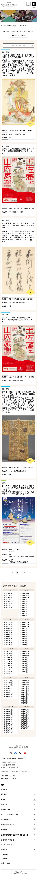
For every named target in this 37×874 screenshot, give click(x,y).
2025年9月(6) (24, 599)
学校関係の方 (5, 820)
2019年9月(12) (24, 687)
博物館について (6, 809)
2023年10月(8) (24, 626)
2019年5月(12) (24, 695)
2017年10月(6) (24, 714)
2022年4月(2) (8, 668)
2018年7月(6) (8, 720)
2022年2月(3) (8, 672)
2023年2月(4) (24, 643)
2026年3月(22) (8, 603)
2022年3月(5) (8, 670)
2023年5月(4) (24, 637)
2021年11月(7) (24, 654)
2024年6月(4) (8, 635)
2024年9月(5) (8, 628)
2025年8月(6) (24, 601)
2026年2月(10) (8, 605)
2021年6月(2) (24, 664)
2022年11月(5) (8, 654)
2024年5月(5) (8, 637)
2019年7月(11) (24, 691)
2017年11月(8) (24, 712)
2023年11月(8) (24, 624)
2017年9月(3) (24, 716)
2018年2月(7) (8, 730)
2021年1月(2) (24, 672)
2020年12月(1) (8, 681)
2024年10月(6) (8, 626)
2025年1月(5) (24, 615)
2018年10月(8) (8, 714)
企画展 (3, 799)
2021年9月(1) (24, 658)
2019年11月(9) (24, 683)
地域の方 (4, 830)
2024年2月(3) (8, 643)
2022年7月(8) (8, 662)
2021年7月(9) (24, 662)
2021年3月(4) (24, 670)
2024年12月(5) (8, 622)
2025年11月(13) (24, 595)
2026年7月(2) (8, 595)
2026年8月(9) (8, 593)
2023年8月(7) (24, 630)
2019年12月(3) (24, 681)
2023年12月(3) (24, 622)
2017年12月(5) (24, 710)
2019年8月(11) (24, 689)
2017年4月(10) (24, 726)
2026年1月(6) (8, 607)
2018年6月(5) (8, 722)
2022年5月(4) (8, 666)
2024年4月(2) (8, 639)
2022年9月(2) (8, 658)
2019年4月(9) (24, 697)
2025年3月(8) (24, 611)
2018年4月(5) (8, 726)
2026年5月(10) (8, 599)
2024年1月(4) (8, 645)
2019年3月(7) (24, 699)
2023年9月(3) (24, 628)
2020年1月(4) (8, 697)
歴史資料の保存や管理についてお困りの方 (14, 835)
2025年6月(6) (24, 605)
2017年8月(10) (24, 718)
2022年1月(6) (8, 674)
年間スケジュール (19, 35)
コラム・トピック (7, 845)
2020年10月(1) (8, 685)
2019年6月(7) (24, 693)
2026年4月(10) (8, 601)
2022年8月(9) (8, 660)
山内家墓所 (4, 854)
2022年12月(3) (8, 652)
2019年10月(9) (24, 685)
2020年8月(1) (8, 687)
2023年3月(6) (24, 641)
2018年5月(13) (8, 724)
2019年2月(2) (24, 701)
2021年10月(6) (24, 656)
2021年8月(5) (24, 660)
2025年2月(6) (24, 613)
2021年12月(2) (24, 652)
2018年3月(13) (8, 728)
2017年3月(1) (24, 728)
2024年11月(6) (8, 624)
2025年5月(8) (24, 607)
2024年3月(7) (8, 641)
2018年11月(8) (8, 712)
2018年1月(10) (8, 732)
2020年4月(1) (8, 691)
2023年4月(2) (24, 639)
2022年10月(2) (8, 656)
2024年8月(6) (8, 630)
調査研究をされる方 (7, 825)
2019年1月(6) (24, 703)
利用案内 (4, 794)
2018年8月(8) (8, 718)
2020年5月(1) (8, 689)
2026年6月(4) (8, 597)
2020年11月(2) (8, 683)
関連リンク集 (5, 863)
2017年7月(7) (24, 720)
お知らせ (4, 789)
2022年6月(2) (8, 664)
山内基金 (4, 859)
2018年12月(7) (8, 710)
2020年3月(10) (8, 693)
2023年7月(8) (24, 632)
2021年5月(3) (24, 666)
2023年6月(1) (24, 635)
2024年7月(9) (8, 632)
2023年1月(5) (24, 645)
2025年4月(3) (24, 609)
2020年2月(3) (8, 695)
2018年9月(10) (8, 716)
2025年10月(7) (24, 597)
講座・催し (4, 804)
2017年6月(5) (24, 722)
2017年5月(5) (24, 724)
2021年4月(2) (24, 668)
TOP (2, 785)
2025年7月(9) (24, 603)
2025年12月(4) (24, 593)
